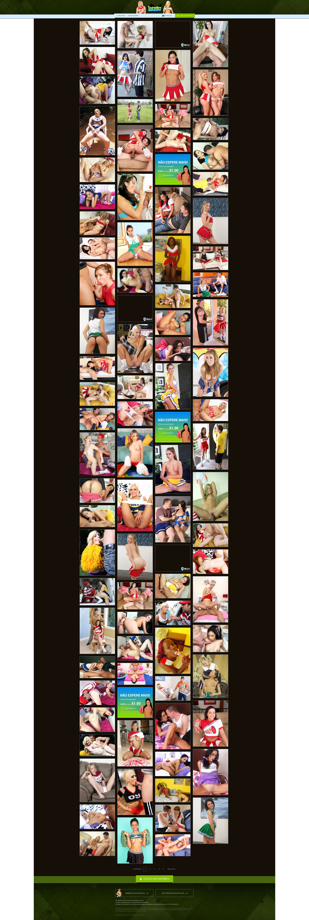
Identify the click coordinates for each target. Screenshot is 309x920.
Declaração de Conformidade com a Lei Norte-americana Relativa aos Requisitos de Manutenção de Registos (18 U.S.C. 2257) (144, 904)
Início (116, 900)
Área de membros (134, 15)
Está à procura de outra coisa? (173, 893)
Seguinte (171, 869)
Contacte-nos (145, 902)
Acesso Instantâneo (186, 15)
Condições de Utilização (121, 902)
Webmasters (138, 902)
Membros (121, 900)
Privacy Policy (176, 904)
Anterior (137, 869)
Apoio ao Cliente (131, 902)
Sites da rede (121, 15)
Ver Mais (142, 900)
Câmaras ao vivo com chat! (135, 893)
